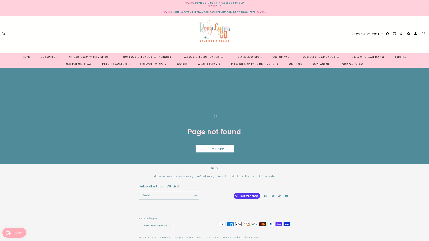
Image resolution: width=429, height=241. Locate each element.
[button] (3, 33)
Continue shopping (215, 148)
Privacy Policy (184, 176)
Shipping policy (252, 237)
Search (222, 176)
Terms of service (231, 237)
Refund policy (194, 237)
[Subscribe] (195, 195)
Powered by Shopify (172, 237)
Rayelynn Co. (155, 237)
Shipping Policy (240, 176)
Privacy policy (212, 237)
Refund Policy (205, 176)
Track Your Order (264, 176)
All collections (162, 176)
